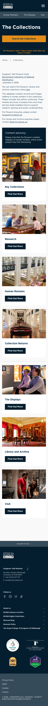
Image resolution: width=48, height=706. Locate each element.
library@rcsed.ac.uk (18, 122)
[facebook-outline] (4, 596)
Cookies (5, 688)
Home (4, 60)
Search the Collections (24, 39)
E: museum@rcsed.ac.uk (13, 580)
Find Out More (15, 194)
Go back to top (23, 544)
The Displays (29, 15)
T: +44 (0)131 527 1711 (11, 577)
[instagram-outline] (10, 596)
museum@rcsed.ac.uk (12, 115)
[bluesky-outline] (15, 596)
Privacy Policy (7, 680)
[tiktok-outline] (21, 596)
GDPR (4, 684)
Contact (5, 692)
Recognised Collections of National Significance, (18, 78)
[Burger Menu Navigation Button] (43, 6)
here (28, 90)
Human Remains (10, 15)
